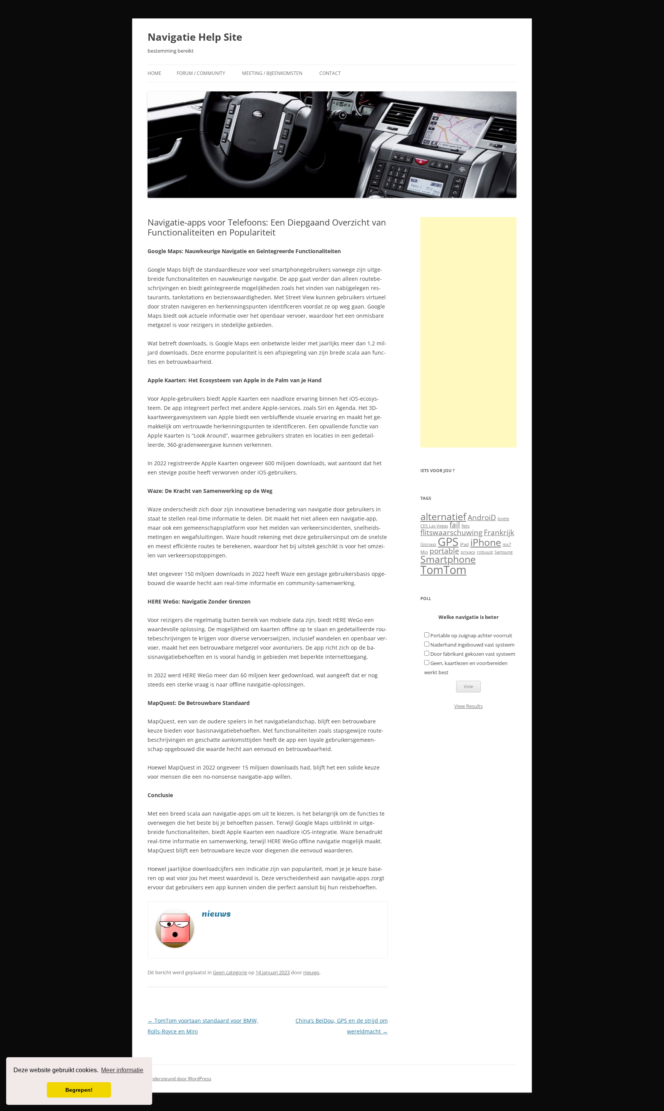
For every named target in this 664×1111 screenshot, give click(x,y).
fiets (465, 526)
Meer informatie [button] (122, 1070)
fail (455, 525)
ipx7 (507, 544)
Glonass (428, 544)
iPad (464, 544)
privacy (468, 552)
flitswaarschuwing (451, 532)
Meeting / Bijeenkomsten (272, 73)
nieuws (311, 972)
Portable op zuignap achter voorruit (471, 635)
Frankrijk (499, 532)
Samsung (504, 552)
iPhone (485, 542)
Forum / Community (201, 73)
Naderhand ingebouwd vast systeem (472, 644)
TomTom (443, 569)
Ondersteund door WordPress (179, 1078)
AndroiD (482, 517)
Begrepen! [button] (79, 1090)
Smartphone (448, 559)
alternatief (443, 516)
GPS (448, 541)
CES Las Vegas (434, 526)
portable (444, 551)
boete (503, 518)
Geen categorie (230, 972)
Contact (330, 73)
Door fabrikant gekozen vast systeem (472, 653)
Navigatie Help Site (195, 37)
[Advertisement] (468, 332)
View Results (468, 706)
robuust (485, 552)
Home (154, 73)
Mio (424, 552)
